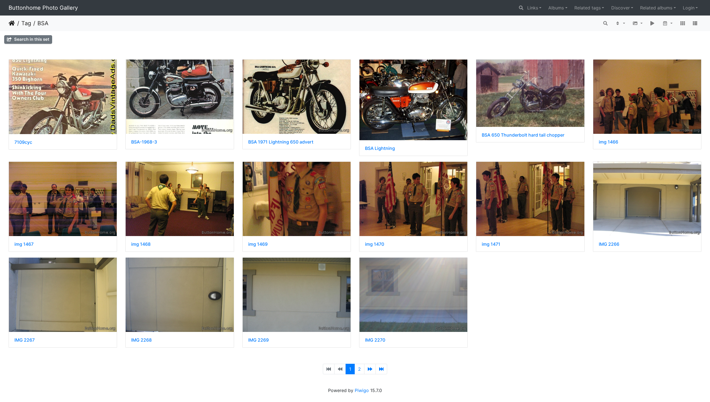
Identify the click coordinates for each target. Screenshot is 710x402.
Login (688, 8)
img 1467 (24, 244)
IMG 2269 (258, 340)
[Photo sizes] (637, 23)
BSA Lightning (380, 148)
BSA (43, 23)
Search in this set (31, 39)
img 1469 (258, 244)
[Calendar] (667, 23)
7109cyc (23, 142)
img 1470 (374, 244)
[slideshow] (652, 23)
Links (532, 8)
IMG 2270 (375, 340)
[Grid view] (682, 23)
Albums (556, 8)
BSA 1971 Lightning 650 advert (280, 142)
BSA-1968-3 (144, 142)
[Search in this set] (606, 23)
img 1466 (608, 142)
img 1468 (141, 244)
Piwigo (362, 390)
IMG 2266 (609, 244)
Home (12, 23)
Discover (620, 8)
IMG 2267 (24, 340)
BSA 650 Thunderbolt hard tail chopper (523, 135)
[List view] (695, 23)
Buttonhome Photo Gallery (43, 7)
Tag (26, 23)
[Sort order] (620, 23)
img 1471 (491, 244)
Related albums (656, 8)
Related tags (587, 8)
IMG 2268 (141, 340)
